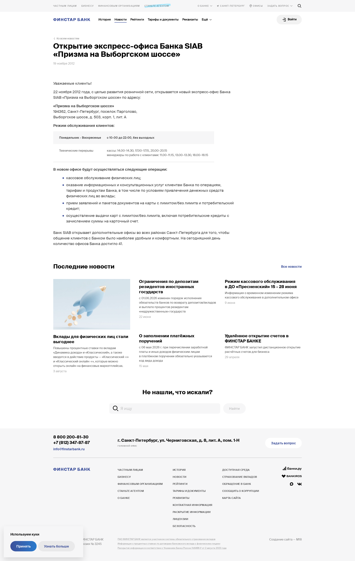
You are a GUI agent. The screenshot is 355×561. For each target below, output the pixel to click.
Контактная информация (192, 505)
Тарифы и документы (163, 19)
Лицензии (180, 519)
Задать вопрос (278, 5)
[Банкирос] (292, 476)
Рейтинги (137, 19)
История (104, 19)
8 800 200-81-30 (71, 437)
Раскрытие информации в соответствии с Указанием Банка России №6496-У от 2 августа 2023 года (172, 548)
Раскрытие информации (191, 512)
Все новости (291, 266)
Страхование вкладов (239, 477)
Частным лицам (65, 5)
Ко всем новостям (68, 38)
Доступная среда (236, 470)
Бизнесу (87, 5)
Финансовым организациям (119, 5)
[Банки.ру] (292, 468)
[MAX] (291, 484)
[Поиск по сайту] (299, 6)
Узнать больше (56, 546)
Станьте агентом (156, 5)
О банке (203, 5)
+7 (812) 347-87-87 (71, 442)
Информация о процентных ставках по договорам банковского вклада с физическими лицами (169, 543)
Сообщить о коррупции (240, 491)
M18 (299, 539)
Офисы (258, 5)
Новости (120, 19)
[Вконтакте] (299, 484)
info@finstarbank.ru (69, 449)
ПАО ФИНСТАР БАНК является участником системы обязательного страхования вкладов (166, 539)
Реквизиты (190, 19)
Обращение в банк (236, 484)
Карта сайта (231, 498)
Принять (23, 546)
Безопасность (184, 526)
